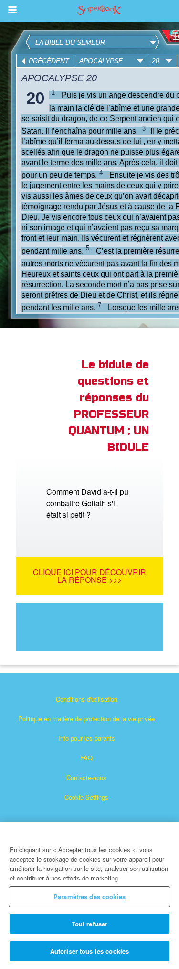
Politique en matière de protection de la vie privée (86, 718)
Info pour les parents (86, 738)
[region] (89, 895)
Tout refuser (90, 923)
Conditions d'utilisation (86, 698)
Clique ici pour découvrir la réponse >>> (89, 576)
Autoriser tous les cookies (89, 951)
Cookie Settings (86, 797)
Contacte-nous (86, 777)
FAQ (86, 757)
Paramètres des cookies (89, 896)
